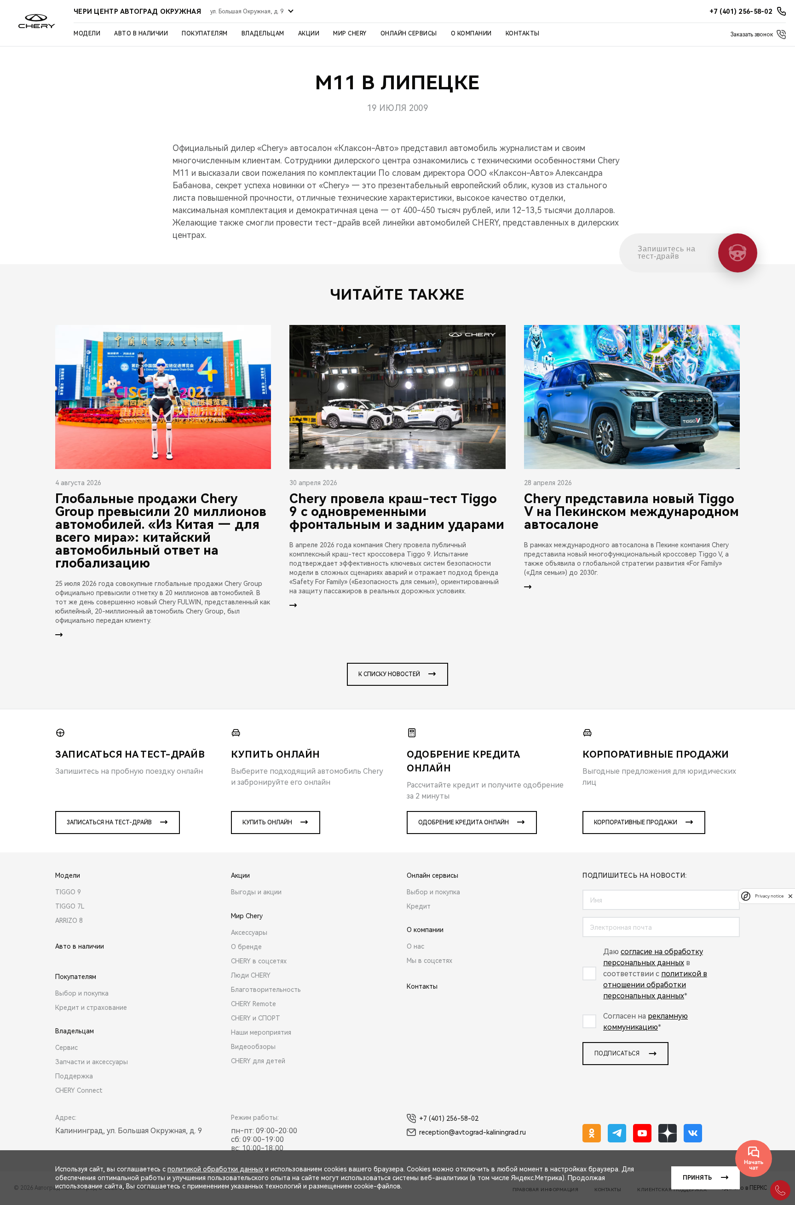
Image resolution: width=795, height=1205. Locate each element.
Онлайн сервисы (408, 33)
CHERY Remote (253, 1004)
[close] (790, 895)
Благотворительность (266, 989)
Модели (87, 33)
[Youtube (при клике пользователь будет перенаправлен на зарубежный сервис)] (642, 1133)
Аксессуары (249, 932)
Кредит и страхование (91, 1007)
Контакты (523, 33)
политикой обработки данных (215, 1169)
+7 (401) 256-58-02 (448, 1118)
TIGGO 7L (70, 906)
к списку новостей (389, 674)
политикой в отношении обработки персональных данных (655, 984)
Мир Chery (350, 33)
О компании (471, 33)
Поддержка (74, 1076)
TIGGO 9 (68, 892)
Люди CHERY (251, 975)
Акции (309, 33)
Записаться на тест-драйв (109, 822)
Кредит (419, 906)
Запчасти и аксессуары (91, 1062)
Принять (697, 1178)
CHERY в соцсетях (259, 961)
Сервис (66, 1047)
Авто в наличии (141, 33)
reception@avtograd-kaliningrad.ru (472, 1132)
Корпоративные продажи (635, 822)
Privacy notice (769, 895)
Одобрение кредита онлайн (463, 822)
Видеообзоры (253, 1046)
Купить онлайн (267, 822)
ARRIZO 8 (69, 920)
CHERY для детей (258, 1061)
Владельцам (263, 33)
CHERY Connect (79, 1090)
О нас (415, 946)
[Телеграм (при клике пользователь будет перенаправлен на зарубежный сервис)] (617, 1133)
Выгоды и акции (256, 892)
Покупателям (205, 33)
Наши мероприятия (261, 1032)
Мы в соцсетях (429, 960)
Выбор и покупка (82, 993)
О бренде (246, 946)
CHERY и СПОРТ (255, 1018)
